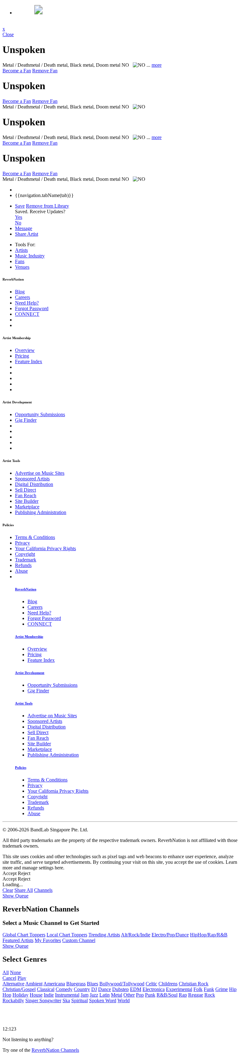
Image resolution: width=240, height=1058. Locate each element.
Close (8, 34)
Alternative (13, 983)
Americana (54, 983)
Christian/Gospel (19, 989)
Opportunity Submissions (40, 414)
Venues (22, 267)
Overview (25, 350)
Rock (209, 995)
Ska (66, 1000)
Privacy (22, 543)
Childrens (168, 983)
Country (82, 989)
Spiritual (79, 1000)
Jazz (94, 995)
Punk (150, 995)
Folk (197, 989)
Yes (18, 217)
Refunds (23, 565)
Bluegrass (76, 983)
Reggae (195, 995)
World (124, 1000)
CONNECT (27, 314)
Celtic (151, 983)
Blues (92, 983)
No (18, 222)
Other (129, 995)
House (36, 995)
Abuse (21, 571)
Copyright (25, 554)
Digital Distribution (34, 484)
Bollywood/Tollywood (121, 983)
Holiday (20, 995)
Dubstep (120, 989)
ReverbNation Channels (55, 1050)
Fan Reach (25, 495)
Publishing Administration (40, 512)
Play (22, 978)
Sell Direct (25, 490)
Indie (49, 995)
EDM (135, 989)
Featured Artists (17, 940)
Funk (209, 989)
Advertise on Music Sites (39, 473)
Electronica (153, 989)
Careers (22, 297)
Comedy (64, 989)
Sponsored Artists (32, 478)
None (15, 972)
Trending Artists (104, 934)
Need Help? (27, 302)
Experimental (179, 989)
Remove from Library (47, 206)
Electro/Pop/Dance (170, 934)
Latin (104, 995)
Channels (43, 890)
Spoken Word (102, 1000)
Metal (116, 995)
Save (20, 206)
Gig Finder (26, 420)
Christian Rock (193, 983)
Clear (7, 890)
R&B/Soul (167, 995)
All (5, 972)
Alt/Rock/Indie (135, 934)
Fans (19, 261)
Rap (183, 995)
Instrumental (67, 995)
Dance (104, 989)
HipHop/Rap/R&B (209, 934)
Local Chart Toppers (67, 934)
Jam (84, 995)
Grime (221, 989)
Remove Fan (45, 70)
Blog (20, 291)
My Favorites (48, 940)
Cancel (9, 978)
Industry (30, 255)
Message (23, 228)
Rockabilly (13, 1000)
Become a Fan (16, 70)
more (157, 65)
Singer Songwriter (43, 1000)
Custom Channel (78, 940)
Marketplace (27, 506)
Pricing (22, 355)
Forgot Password (31, 308)
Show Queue (15, 895)
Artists (21, 250)
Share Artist (26, 234)
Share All (23, 890)
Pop (140, 995)
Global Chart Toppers (23, 934)
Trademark (25, 559)
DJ (94, 989)
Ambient (33, 983)
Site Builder (26, 501)
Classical (45, 989)
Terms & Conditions (35, 537)
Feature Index (28, 361)
